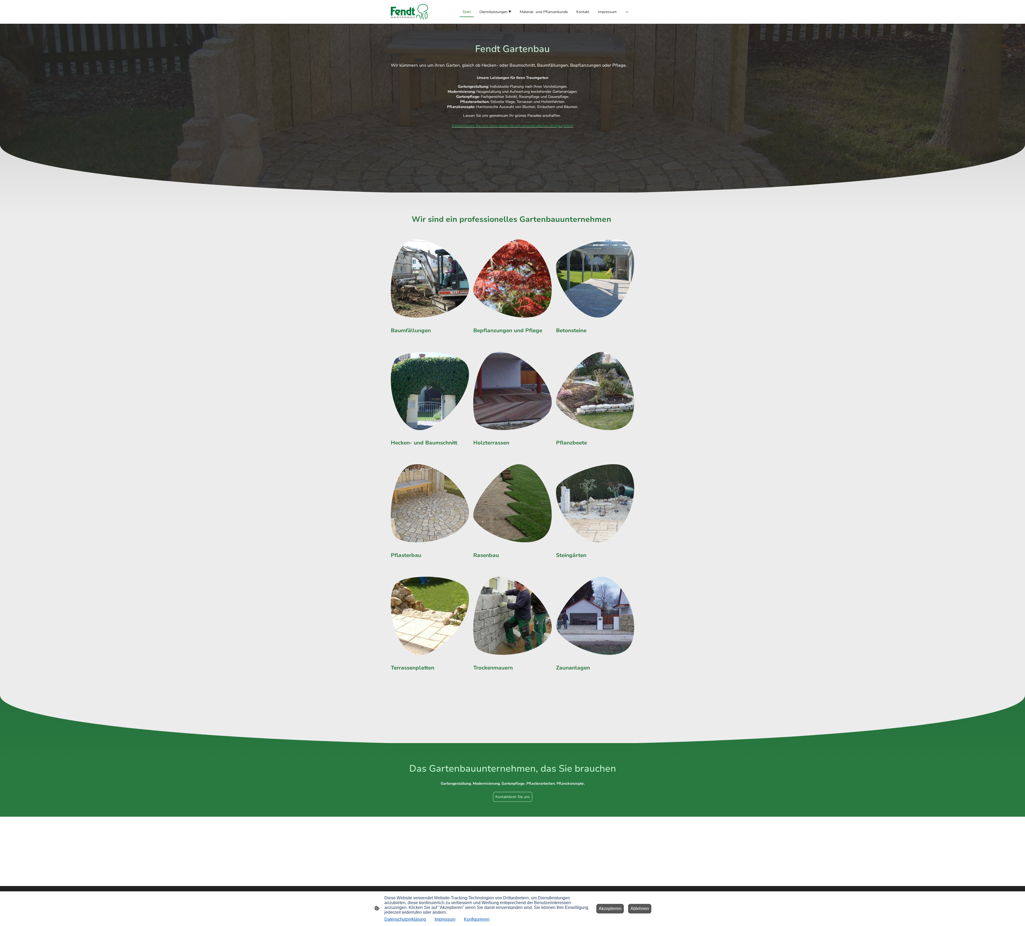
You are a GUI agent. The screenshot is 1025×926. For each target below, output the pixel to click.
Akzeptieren (610, 908)
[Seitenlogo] (409, 11)
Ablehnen (639, 908)
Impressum (445, 919)
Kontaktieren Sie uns (512, 796)
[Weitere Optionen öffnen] (627, 12)
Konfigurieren (477, 919)
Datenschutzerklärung (405, 919)
